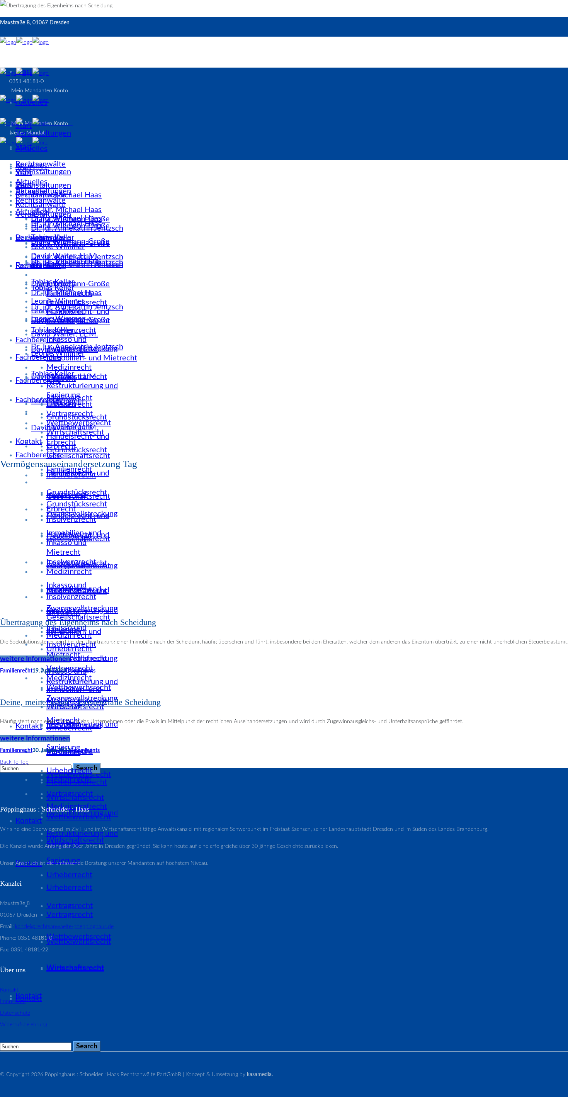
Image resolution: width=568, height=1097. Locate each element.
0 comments (80, 671)
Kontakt (9, 990)
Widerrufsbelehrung (23, 1024)
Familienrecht (16, 671)
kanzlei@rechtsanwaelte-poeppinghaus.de (64, 926)
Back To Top (14, 762)
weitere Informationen (35, 658)
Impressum (13, 1001)
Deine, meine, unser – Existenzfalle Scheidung (80, 702)
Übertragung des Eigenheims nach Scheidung (78, 622)
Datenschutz (15, 1013)
